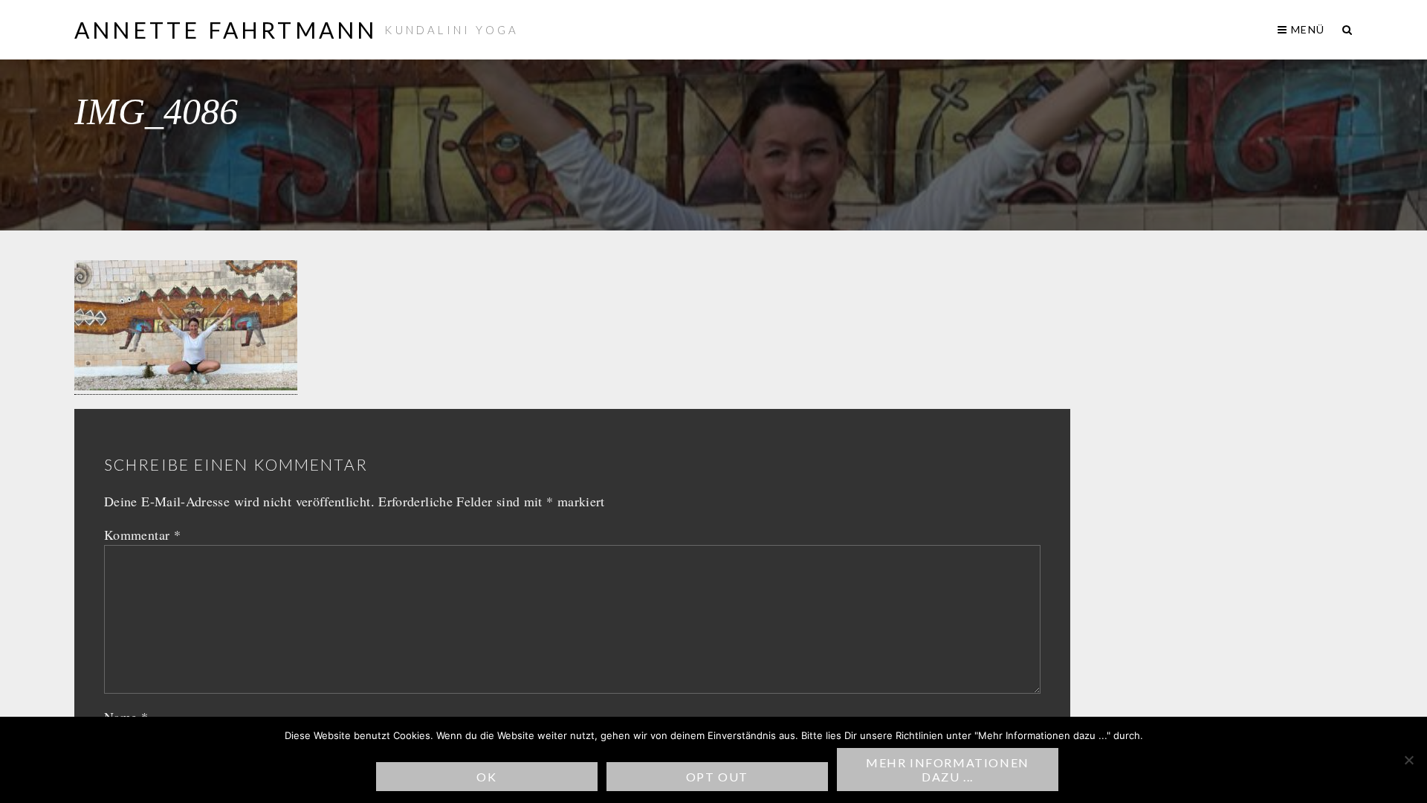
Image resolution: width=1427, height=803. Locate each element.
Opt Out (717, 777)
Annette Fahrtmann (225, 29)
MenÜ (1306, 29)
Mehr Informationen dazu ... (947, 769)
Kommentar (142, 535)
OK (486, 777)
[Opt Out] (1408, 759)
